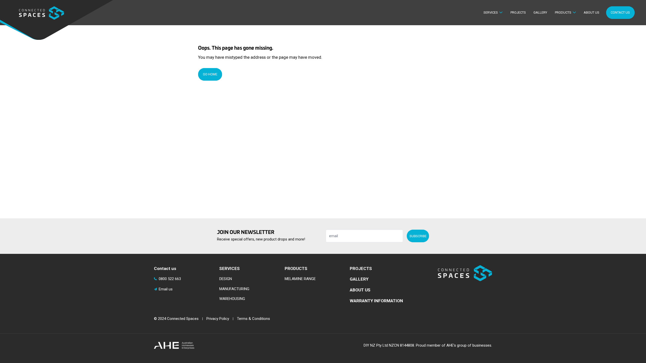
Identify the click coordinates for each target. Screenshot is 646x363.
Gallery (540, 12)
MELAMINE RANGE (300, 279)
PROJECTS (361, 268)
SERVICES (229, 268)
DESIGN (225, 279)
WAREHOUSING (232, 298)
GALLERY (359, 279)
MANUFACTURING (234, 289)
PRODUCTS (296, 268)
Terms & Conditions (253, 318)
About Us (591, 12)
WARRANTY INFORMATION (376, 300)
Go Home (210, 74)
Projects (518, 12)
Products (563, 12)
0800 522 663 (170, 279)
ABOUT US (360, 289)
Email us (166, 289)
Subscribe (418, 236)
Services (490, 12)
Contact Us (620, 12)
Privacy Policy (217, 318)
